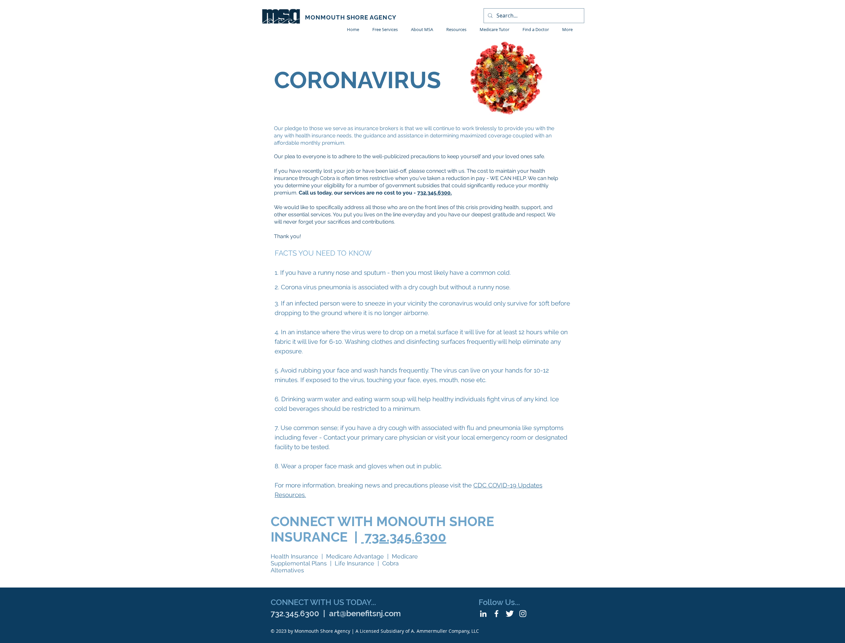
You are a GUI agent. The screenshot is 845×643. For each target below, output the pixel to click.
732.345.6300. (434, 193)
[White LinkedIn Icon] (483, 613)
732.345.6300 (403, 537)
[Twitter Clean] (509, 613)
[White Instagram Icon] (522, 613)
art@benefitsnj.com (365, 613)
